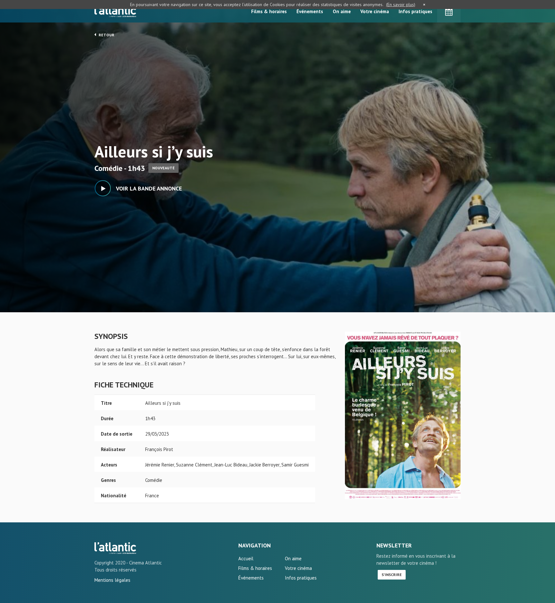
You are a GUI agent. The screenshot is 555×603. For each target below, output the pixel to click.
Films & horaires (269, 11)
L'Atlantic (115, 11)
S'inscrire (392, 574)
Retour (106, 34)
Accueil (245, 558)
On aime (342, 11)
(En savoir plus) (400, 4)
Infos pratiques (415, 11)
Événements (309, 11)
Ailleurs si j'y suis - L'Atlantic (115, 548)
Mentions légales (112, 580)
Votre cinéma (374, 11)
